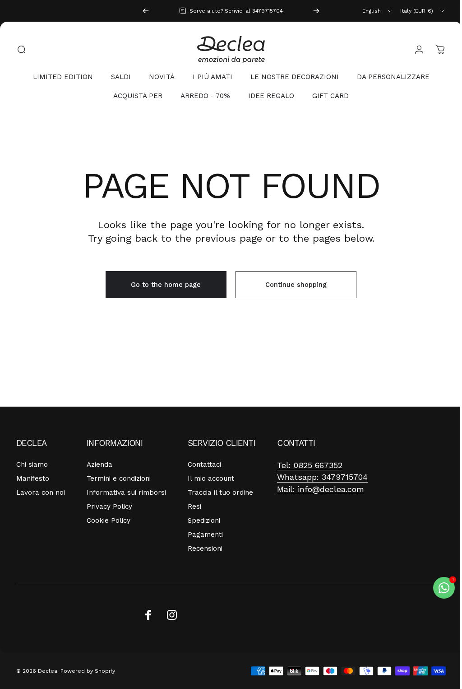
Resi (194, 506)
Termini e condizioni (119, 478)
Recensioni (205, 548)
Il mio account (211, 478)
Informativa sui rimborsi (126, 492)
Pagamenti (205, 534)
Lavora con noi (40, 492)
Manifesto (32, 478)
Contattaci (204, 464)
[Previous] (146, 11)
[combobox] (377, 11)
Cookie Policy (108, 520)
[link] (309, 465)
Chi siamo (32, 464)
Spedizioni (204, 520)
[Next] (316, 11)
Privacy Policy (109, 506)
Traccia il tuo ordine (220, 492)
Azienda (99, 464)
